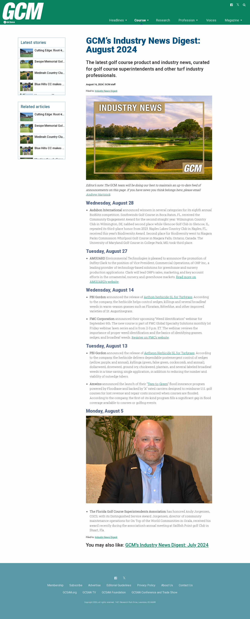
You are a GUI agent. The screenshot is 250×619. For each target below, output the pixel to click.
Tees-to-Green (158, 384)
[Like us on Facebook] (115, 578)
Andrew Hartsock (98, 194)
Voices (211, 20)
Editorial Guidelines (119, 585)
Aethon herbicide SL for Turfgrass (168, 297)
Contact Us (186, 585)
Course (140, 20)
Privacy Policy (146, 585)
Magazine (232, 20)
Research (163, 20)
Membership (55, 585)
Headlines (116, 20)
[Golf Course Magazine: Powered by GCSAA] (22, 12)
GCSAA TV (89, 592)
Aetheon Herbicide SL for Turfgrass (169, 353)
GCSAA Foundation (114, 592)
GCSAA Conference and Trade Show (154, 592)
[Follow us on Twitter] (124, 578)
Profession (187, 20)
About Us (167, 585)
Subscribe (75, 585)
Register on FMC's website (150, 337)
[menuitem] (118, 20)
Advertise (94, 585)
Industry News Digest (106, 91)
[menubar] (175, 20)
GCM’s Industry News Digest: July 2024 (166, 545)
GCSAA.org (70, 592)
